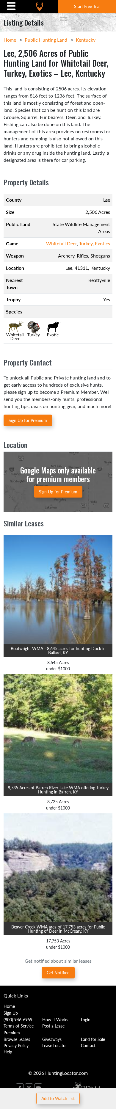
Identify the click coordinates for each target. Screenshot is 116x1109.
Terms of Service (19, 1026)
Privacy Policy (16, 1045)
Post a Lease (53, 1026)
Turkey (86, 243)
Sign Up (11, 1013)
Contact (88, 1045)
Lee (68, 267)
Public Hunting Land (46, 39)
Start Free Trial (87, 6)
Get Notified (58, 972)
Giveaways (52, 1039)
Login (85, 1019)
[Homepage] (39, 6)
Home (10, 39)
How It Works (55, 1019)
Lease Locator (54, 1045)
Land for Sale (93, 1039)
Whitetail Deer (61, 243)
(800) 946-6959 (18, 1019)
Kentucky (85, 39)
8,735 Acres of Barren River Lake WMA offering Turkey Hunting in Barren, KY (58, 790)
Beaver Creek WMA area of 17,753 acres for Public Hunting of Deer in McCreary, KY (58, 929)
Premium (12, 1033)
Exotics (102, 243)
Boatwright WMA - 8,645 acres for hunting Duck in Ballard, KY (58, 650)
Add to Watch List (58, 1098)
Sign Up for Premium (28, 420)
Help (8, 1052)
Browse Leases (17, 1039)
